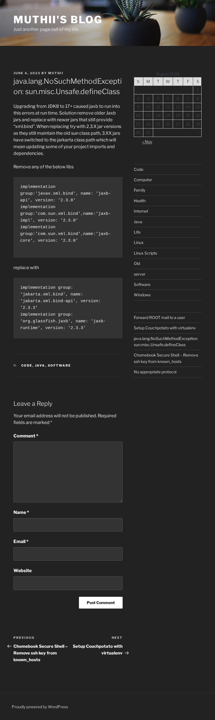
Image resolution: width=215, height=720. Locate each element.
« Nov (147, 141)
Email (21, 541)
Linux (139, 242)
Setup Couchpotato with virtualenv (165, 327)
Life (137, 232)
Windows (142, 294)
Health (140, 200)
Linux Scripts (145, 253)
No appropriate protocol (155, 371)
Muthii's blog (57, 19)
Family (139, 190)
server (139, 274)
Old (137, 263)
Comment (25, 436)
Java (40, 365)
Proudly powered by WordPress (40, 706)
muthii (56, 73)
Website (22, 570)
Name (21, 512)
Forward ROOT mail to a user (159, 317)
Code (26, 365)
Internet (141, 211)
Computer (143, 179)
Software (59, 365)
